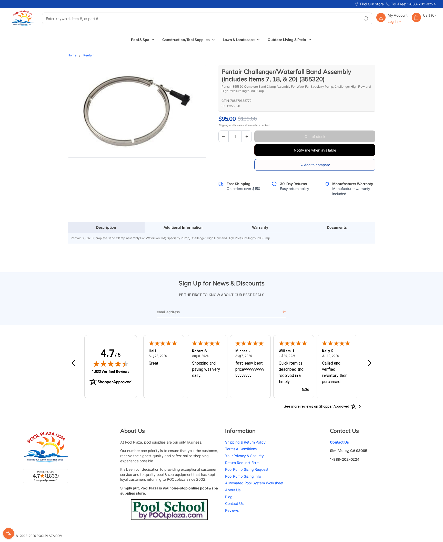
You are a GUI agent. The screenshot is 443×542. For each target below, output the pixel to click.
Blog (228, 496)
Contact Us (234, 503)
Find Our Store (372, 4)
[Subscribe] (284, 312)
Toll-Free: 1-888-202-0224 (413, 4)
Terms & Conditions (241, 449)
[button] (424, 18)
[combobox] (201, 18)
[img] (111, 363)
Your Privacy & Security (244, 455)
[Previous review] (73, 363)
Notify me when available (315, 150)
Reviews (232, 510)
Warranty (260, 227)
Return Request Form (242, 462)
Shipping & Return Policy (245, 442)
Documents (337, 227)
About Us (232, 489)
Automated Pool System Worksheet (254, 483)
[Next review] (369, 363)
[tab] (106, 227)
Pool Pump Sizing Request (246, 469)
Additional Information (183, 227)
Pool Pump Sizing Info (243, 476)
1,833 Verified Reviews (110, 371)
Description (106, 227)
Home (72, 55)
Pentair (88, 55)
